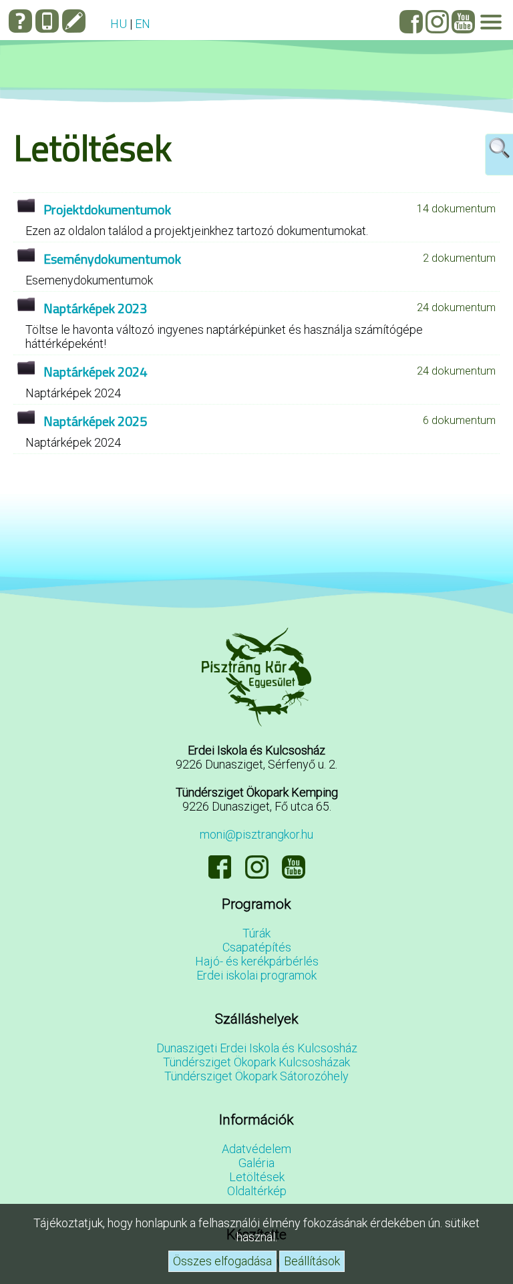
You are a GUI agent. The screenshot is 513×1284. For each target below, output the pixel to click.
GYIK (20, 20)
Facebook (411, 21)
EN (142, 24)
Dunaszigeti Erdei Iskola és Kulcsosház (256, 1048)
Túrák (256, 933)
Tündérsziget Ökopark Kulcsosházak (256, 1062)
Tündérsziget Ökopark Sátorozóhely (256, 1076)
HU (118, 24)
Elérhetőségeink (46, 20)
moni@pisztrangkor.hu (256, 834)
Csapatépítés (256, 947)
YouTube (463, 21)
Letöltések (257, 1177)
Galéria (256, 1163)
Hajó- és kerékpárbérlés (257, 961)
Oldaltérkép (257, 1191)
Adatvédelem (256, 1149)
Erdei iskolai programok (256, 975)
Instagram (437, 21)
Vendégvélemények (73, 20)
